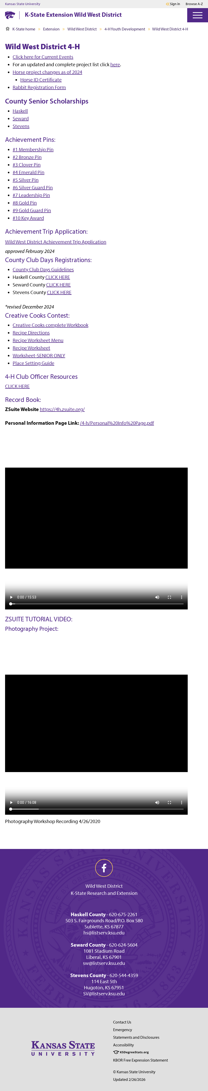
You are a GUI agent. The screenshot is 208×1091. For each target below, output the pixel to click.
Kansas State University (22, 4)
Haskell (20, 111)
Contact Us (122, 1022)
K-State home (23, 29)
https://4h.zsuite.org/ (62, 409)
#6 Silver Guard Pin (33, 187)
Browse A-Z (194, 4)
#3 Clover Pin (27, 165)
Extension (51, 29)
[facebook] (104, 868)
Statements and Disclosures (136, 1037)
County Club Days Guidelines (43, 269)
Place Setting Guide (33, 363)
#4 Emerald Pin (28, 172)
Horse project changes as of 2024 (47, 72)
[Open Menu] (197, 15)
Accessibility (123, 1045)
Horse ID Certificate (41, 80)
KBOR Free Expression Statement (140, 1060)
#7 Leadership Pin (31, 195)
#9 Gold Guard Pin (32, 210)
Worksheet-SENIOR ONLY (39, 355)
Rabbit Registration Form (39, 87)
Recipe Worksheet (31, 348)
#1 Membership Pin (33, 149)
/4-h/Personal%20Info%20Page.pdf (117, 423)
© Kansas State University (134, 1071)
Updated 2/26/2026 (129, 1079)
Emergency (122, 1029)
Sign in (175, 4)
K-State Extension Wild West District (73, 14)
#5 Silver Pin (26, 180)
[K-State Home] (10, 15)
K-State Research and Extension (104, 893)
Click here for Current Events (43, 57)
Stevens (21, 126)
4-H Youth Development (125, 29)
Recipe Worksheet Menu (38, 340)
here (115, 64)
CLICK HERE (57, 277)
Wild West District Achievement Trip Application (55, 242)
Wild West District (82, 29)
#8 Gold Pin (25, 203)
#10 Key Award (28, 218)
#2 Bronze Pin (27, 157)
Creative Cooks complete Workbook (50, 325)
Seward (21, 118)
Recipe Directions (31, 333)
